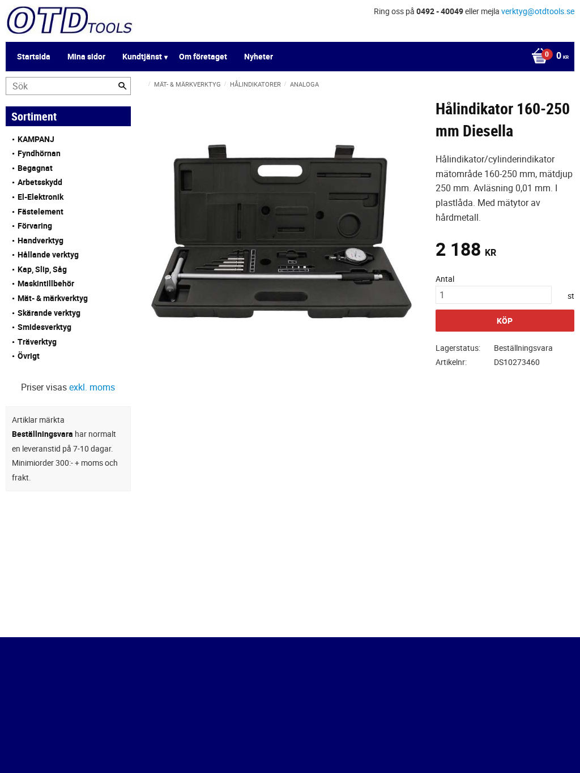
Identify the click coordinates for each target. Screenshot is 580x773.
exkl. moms (92, 387)
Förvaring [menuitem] (35, 225)
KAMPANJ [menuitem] (36, 139)
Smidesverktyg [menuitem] (44, 326)
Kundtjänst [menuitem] (142, 56)
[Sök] (122, 86)
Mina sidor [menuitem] (86, 56)
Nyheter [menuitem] (258, 56)
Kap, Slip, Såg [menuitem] (42, 269)
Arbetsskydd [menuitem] (40, 182)
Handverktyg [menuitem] (40, 240)
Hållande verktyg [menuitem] (48, 254)
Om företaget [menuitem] (203, 56)
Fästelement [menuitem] (40, 211)
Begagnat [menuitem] (35, 167)
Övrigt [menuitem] (29, 355)
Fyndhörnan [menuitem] (39, 153)
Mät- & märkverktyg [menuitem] (53, 298)
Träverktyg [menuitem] (37, 341)
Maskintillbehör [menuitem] (46, 283)
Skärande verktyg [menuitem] (49, 312)
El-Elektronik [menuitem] (40, 196)
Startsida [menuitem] (33, 56)
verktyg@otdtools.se (537, 11)
